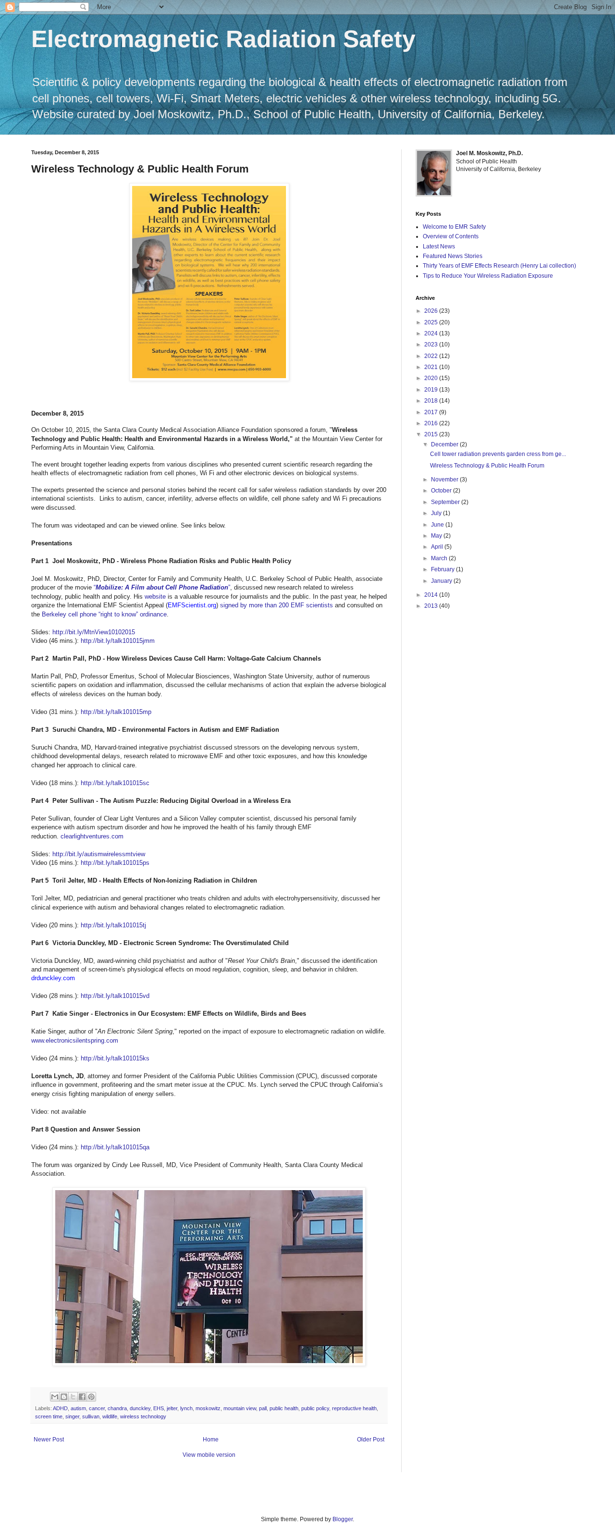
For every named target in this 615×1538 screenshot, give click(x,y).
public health (284, 1408)
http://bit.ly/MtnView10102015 (93, 632)
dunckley (140, 1408)
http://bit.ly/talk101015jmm (118, 640)
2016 (431, 423)
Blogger (342, 1519)
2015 (431, 434)
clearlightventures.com (92, 836)
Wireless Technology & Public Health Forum (487, 465)
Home (211, 1439)
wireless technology (143, 1416)
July (437, 513)
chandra (117, 1408)
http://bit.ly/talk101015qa (115, 1147)
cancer (97, 1408)
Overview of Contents (451, 236)
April (437, 546)
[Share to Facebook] (82, 1397)
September (446, 502)
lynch (186, 1408)
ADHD (60, 1408)
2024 (431, 333)
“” (162, 587)
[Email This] (55, 1397)
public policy (315, 1408)
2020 (431, 378)
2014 (431, 594)
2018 (431, 400)
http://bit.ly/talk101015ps (115, 862)
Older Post (370, 1439)
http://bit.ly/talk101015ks (115, 1058)
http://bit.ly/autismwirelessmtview (98, 854)
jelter (172, 1408)
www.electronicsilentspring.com (74, 1040)
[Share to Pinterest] (91, 1397)
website (155, 596)
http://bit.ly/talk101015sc (115, 783)
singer (72, 1416)
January (442, 581)
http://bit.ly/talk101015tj (113, 925)
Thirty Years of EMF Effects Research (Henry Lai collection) (499, 265)
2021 (431, 367)
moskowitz (208, 1408)
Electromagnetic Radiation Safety (223, 38)
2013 (431, 606)
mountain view (239, 1408)
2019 (431, 389)
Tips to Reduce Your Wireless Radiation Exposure (488, 275)
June (438, 524)
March (440, 558)
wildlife (109, 1416)
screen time (48, 1416)
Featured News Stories (452, 256)
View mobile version (209, 1455)
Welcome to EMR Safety (454, 226)
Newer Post (49, 1439)
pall (263, 1408)
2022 (431, 356)
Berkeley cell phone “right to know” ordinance (104, 614)
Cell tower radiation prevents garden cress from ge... (498, 454)
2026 (431, 311)
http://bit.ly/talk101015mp (116, 711)
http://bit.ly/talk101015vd (115, 995)
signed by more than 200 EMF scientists (276, 605)
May (437, 535)
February (443, 569)
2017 (431, 412)
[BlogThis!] (64, 1397)
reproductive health (354, 1408)
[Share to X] (73, 1397)
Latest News (439, 246)
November (445, 479)
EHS (158, 1408)
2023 (431, 344)
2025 (431, 322)
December (445, 444)
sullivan (90, 1416)
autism (78, 1408)
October (442, 490)
